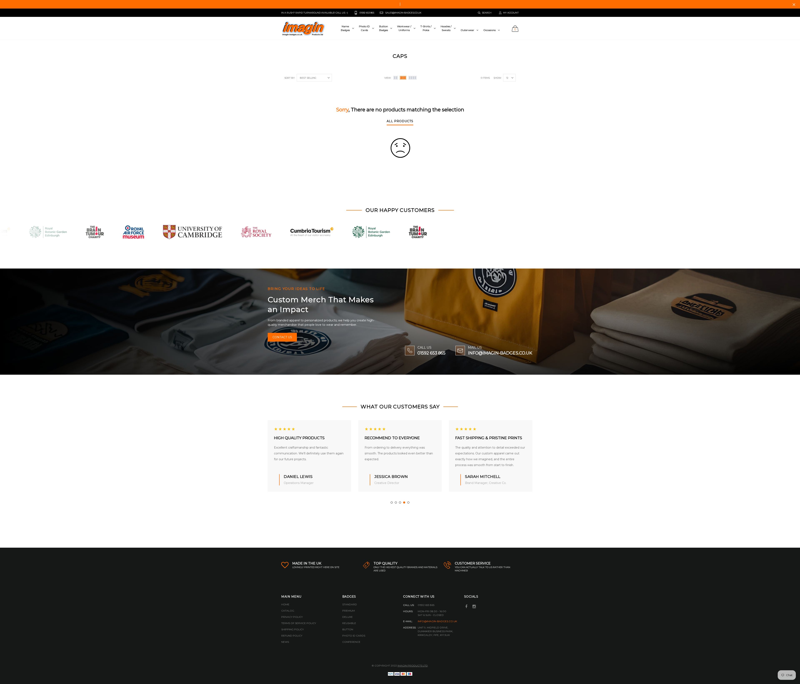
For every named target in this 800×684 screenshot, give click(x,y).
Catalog (287, 610)
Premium (348, 610)
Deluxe (347, 616)
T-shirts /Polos (425, 28)
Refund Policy (291, 635)
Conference (351, 641)
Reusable (349, 623)
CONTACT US (282, 337)
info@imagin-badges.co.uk (437, 621)
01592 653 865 (431, 353)
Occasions (489, 30)
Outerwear (467, 30)
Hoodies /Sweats (446, 28)
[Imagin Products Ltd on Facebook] (466, 607)
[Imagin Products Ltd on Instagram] (474, 607)
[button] (392, 502)
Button (347, 629)
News (285, 641)
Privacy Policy (292, 616)
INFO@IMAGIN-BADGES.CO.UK (500, 353)
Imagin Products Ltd (413, 665)
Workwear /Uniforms (404, 28)
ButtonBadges (383, 28)
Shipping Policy (292, 629)
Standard (349, 604)
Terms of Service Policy (298, 623)
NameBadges (345, 28)
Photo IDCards (364, 28)
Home (285, 604)
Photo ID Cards (353, 635)
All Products (400, 121)
